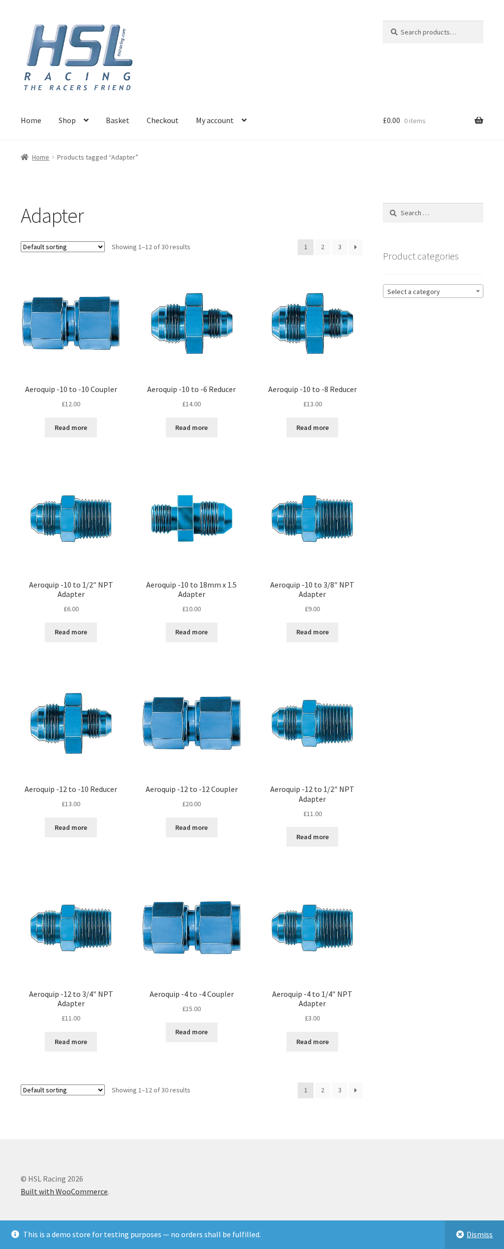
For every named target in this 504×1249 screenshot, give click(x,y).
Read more (71, 427)
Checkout (163, 120)
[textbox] (433, 291)
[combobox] (433, 291)
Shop (67, 120)
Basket (117, 120)
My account (215, 120)
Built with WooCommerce (64, 1191)
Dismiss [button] (480, 1234)
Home (31, 120)
